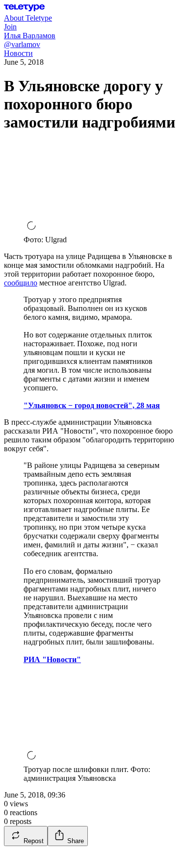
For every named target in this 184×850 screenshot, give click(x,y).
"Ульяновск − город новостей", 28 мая (92, 405)
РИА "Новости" (52, 659)
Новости (18, 53)
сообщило (20, 283)
